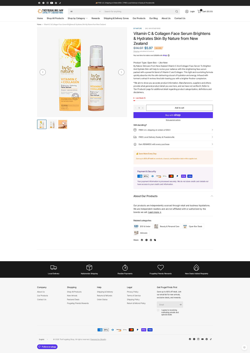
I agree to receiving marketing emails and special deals (170, 312)
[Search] (176, 11)
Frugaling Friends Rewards (78, 303)
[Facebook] (39, 3)
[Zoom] (122, 32)
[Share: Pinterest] (151, 240)
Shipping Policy (133, 299)
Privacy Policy (132, 292)
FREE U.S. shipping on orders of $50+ (155, 130)
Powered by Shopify (98, 339)
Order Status (102, 299)
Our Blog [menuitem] (153, 18)
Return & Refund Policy (136, 303)
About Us (41, 292)
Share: (136, 240)
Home (39, 24)
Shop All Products (74, 292)
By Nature (137, 28)
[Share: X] (146, 240)
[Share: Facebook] (142, 240)
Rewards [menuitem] (96, 18)
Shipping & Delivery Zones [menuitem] (116, 18)
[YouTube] (52, 3)
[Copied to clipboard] (155, 240)
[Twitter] (43, 3)
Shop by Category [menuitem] (76, 18)
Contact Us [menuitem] (179, 18)
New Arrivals (72, 295)
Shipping (136, 51)
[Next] (121, 72)
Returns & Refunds (104, 295)
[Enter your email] (180, 305)
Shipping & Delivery (105, 292)
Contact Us (41, 299)
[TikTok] (60, 3)
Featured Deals (73, 299)
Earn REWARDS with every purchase (154, 144)
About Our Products (145, 196)
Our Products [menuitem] (139, 18)
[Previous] (43, 72)
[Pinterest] (56, 3)
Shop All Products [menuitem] (55, 18)
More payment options (173, 120)
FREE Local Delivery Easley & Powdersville (156, 137)
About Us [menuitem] (166, 18)
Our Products (42, 295)
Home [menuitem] (40, 18)
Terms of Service (134, 295)
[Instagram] (47, 3)
